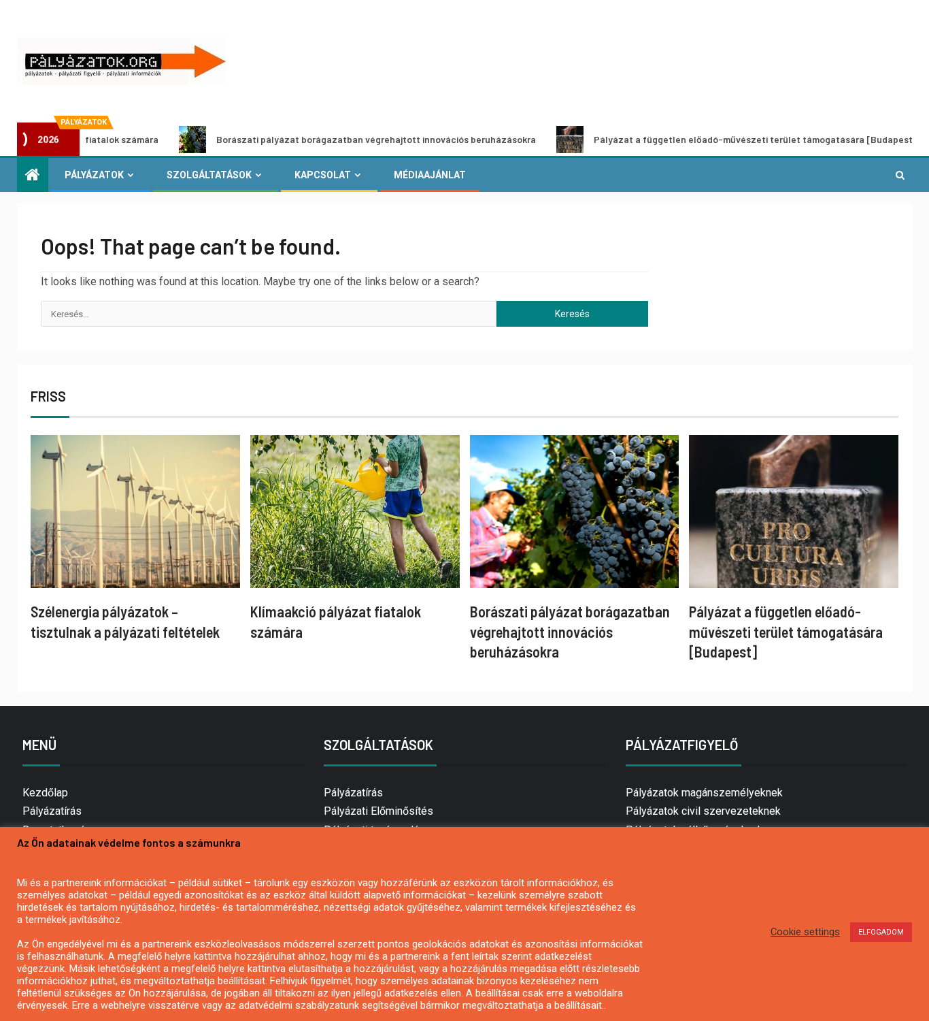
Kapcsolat (322, 174)
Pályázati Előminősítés (378, 811)
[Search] (900, 175)
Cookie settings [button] (805, 932)
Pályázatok (94, 174)
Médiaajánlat (430, 174)
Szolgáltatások (209, 174)
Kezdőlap (45, 792)
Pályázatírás (52, 811)
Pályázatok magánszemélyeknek (704, 792)
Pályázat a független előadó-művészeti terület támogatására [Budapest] (719, 139)
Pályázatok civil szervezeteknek (703, 811)
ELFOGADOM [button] (881, 932)
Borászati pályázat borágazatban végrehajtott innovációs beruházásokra (340, 139)
